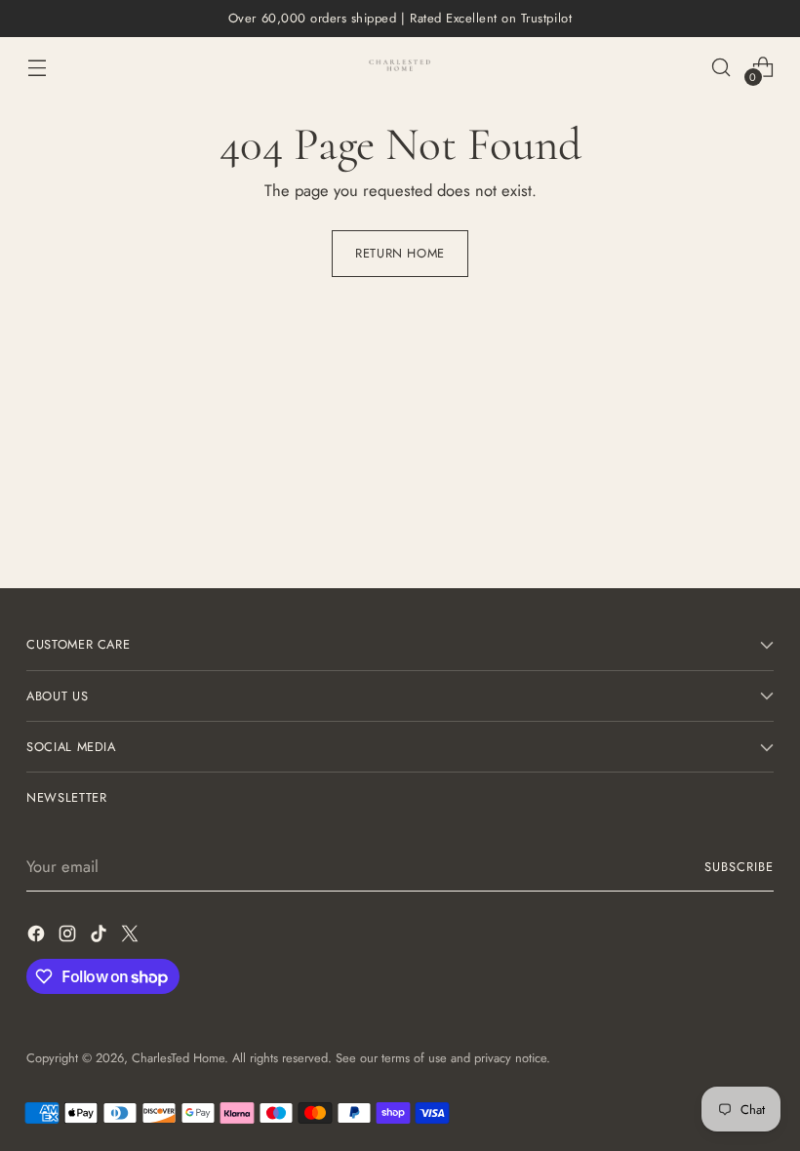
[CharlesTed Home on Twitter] (131, 937)
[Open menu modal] (37, 67)
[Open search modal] (721, 67)
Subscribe (739, 866)
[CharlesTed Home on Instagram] (69, 937)
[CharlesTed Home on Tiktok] (100, 937)
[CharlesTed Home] (400, 67)
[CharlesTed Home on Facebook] (38, 937)
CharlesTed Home (178, 1058)
